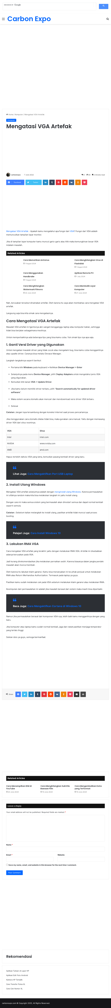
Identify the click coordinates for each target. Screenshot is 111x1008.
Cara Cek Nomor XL (14, 989)
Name (9, 845)
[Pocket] (84, 182)
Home (10, 114)
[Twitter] (24, 694)
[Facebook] (18, 694)
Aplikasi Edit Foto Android (17, 975)
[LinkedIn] (45, 182)
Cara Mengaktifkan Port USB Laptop (50, 473)
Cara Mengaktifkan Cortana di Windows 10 (54, 606)
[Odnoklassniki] (78, 182)
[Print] (83, 694)
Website (61, 855)
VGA (72, 231)
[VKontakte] (71, 182)
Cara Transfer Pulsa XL (15, 984)
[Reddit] (65, 182)
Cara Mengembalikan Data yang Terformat (88, 787)
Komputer (19, 114)
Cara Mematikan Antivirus (36, 260)
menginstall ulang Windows (68, 492)
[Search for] (107, 20)
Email (9, 855)
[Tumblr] (52, 182)
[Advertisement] (55, 46)
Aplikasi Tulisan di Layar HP (17, 971)
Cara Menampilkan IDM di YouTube (19, 787)
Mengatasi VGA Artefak (17, 231)
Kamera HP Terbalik (14, 980)
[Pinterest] (58, 182)
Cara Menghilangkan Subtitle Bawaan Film (55, 787)
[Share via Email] (76, 694)
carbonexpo (16, 175)
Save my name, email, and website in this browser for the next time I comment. (43, 865)
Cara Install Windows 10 (46, 533)
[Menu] (3, 20)
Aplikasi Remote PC (84, 273)
